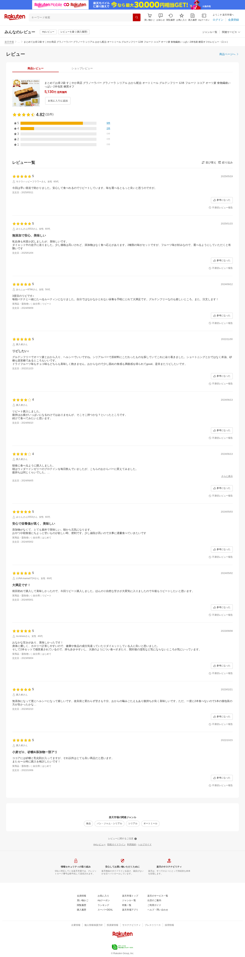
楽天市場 (9, 42)
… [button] (19, 42)
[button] (160, 17)
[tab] (35, 68)
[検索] (136, 17)
